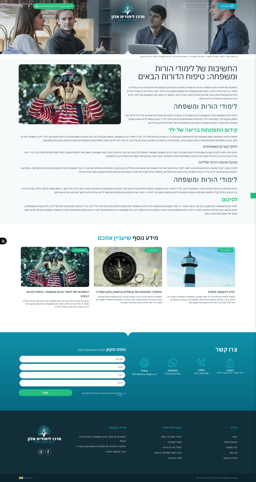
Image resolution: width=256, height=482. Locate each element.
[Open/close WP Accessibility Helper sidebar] (3, 241)
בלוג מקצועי (231, 447)
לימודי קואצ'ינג (175, 442)
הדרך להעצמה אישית (116, 451)
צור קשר (233, 452)
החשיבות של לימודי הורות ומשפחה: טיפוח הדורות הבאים (102, 438)
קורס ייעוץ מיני (175, 458)
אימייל (144, 371)
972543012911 (173, 374)
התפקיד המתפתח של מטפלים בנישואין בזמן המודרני (101, 446)
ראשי (234, 436)
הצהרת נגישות (230, 458)
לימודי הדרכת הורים (172, 447)
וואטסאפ (173, 370)
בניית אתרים (28, 478)
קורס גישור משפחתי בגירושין (168, 452)
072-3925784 (201, 373)
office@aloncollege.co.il (144, 374)
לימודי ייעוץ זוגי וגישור (171, 436)
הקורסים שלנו (230, 442)
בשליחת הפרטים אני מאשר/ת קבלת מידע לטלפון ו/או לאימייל (102, 394)
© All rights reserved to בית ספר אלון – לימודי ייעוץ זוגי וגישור (216, 478)
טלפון (201, 370)
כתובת (230, 370)
